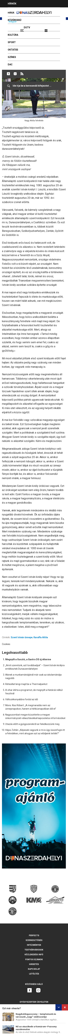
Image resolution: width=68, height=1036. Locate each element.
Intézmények (34, 945)
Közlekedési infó (34, 954)
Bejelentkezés (58, 29)
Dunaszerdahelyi (8, 73)
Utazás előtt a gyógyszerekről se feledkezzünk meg (32, 724)
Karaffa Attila (41, 637)
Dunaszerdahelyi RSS (21, 73)
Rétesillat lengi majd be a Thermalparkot (26, 684)
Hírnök (12, 3)
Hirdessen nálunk (19, 11)
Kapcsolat (34, 969)
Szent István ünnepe (22, 637)
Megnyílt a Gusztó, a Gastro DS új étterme (28, 659)
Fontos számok (34, 959)
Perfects (34, 935)
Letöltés (34, 974)
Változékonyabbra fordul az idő (21, 699)
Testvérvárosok (34, 950)
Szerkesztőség (34, 940)
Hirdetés (34, 964)
